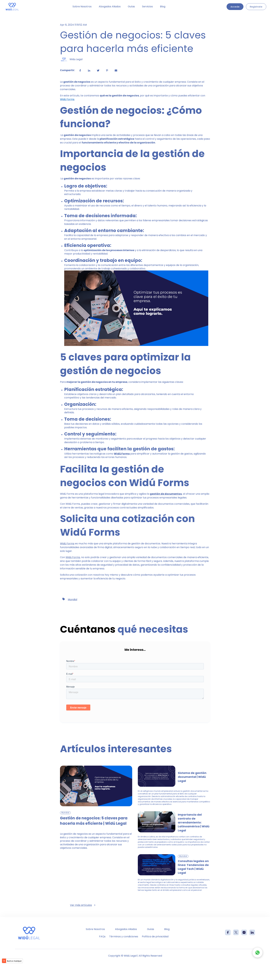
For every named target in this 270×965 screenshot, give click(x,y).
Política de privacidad (155, 936)
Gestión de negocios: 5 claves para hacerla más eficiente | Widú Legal (94, 820)
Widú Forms (67, 543)
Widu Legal (76, 59)
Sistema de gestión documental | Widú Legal (192, 777)
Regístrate (256, 6)
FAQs (102, 936)
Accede (235, 6)
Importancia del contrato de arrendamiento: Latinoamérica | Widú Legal (193, 822)
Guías (131, 6)
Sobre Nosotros (82, 6)
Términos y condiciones (123, 936)
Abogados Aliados (110, 6)
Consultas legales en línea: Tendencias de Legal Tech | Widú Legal (193, 867)
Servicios (147, 6)
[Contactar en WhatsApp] (257, 953)
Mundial (72, 599)
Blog (162, 6)
